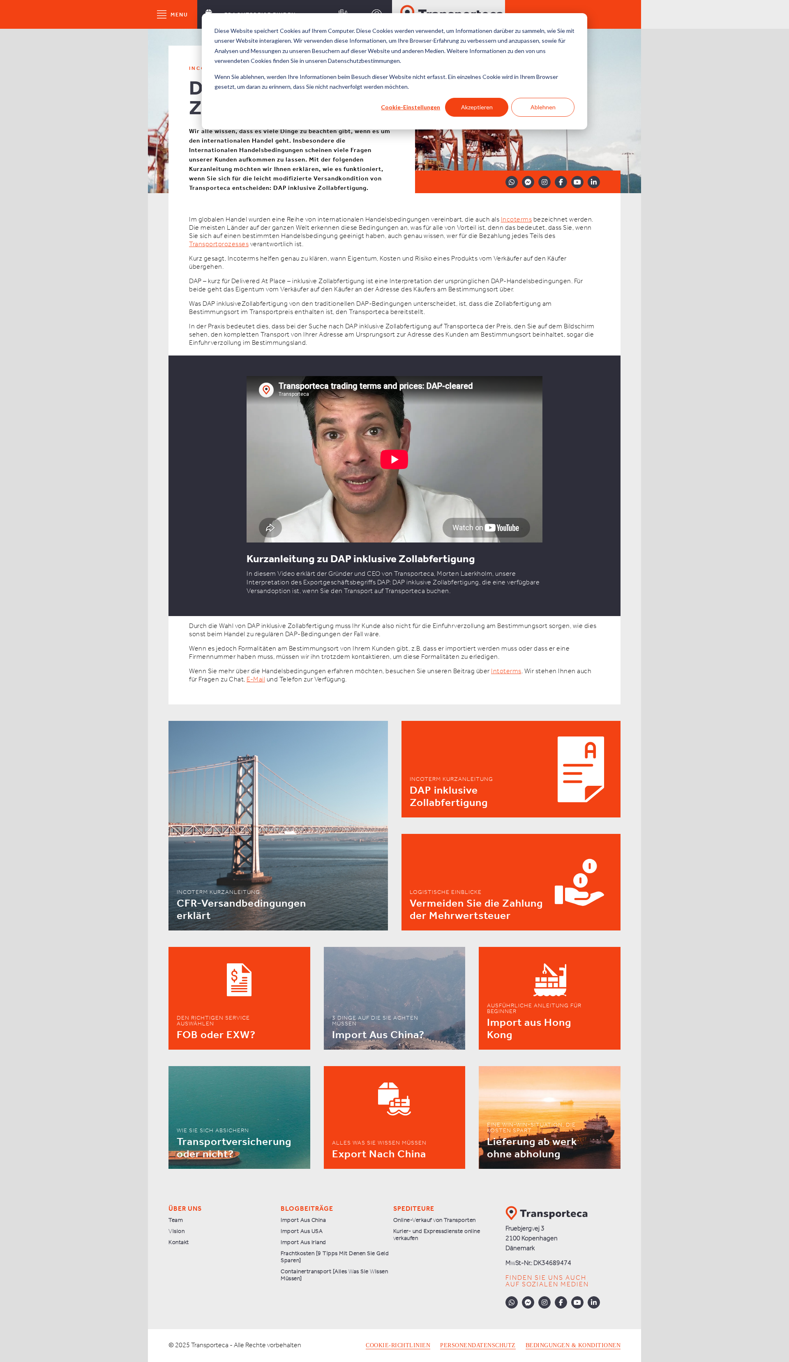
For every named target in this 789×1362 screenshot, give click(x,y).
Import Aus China (303, 1220)
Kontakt (178, 1242)
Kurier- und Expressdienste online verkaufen (436, 1235)
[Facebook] (561, 182)
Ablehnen (543, 107)
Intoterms (506, 671)
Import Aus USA (302, 1231)
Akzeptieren (477, 107)
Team (175, 1220)
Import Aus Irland (303, 1242)
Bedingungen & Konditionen (573, 1345)
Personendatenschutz (478, 1345)
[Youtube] (577, 182)
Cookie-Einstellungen (410, 107)
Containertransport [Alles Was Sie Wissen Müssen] (334, 1275)
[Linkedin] (594, 182)
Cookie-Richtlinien (398, 1345)
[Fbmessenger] (528, 182)
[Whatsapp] (511, 182)
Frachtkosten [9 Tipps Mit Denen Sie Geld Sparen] (335, 1257)
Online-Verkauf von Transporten (434, 1220)
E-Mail (256, 679)
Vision (176, 1231)
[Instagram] (544, 182)
